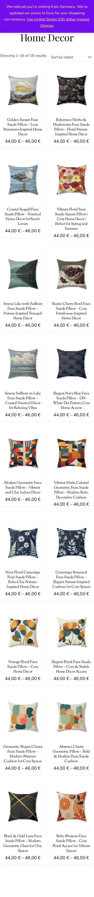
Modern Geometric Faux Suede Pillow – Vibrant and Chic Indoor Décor (22, 488)
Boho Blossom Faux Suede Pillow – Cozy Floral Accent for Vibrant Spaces (71, 843)
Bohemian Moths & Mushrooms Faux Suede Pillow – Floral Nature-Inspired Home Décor (71, 127)
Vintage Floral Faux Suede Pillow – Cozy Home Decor (22, 667)
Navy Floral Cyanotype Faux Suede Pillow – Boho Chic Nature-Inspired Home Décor (22, 579)
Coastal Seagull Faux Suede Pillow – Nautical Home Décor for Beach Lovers (23, 216)
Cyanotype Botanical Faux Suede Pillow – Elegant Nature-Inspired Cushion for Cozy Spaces (71, 579)
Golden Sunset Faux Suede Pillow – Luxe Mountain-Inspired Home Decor (22, 127)
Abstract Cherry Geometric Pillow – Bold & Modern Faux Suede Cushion (71, 754)
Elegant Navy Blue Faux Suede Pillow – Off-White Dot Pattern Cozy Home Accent (71, 400)
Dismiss (47, 25)
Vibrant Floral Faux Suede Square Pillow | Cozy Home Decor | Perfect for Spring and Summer (71, 219)
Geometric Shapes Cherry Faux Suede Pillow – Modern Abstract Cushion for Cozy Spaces (22, 754)
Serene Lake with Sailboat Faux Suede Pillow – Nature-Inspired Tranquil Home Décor (22, 311)
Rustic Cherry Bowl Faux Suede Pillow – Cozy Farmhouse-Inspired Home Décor (71, 311)
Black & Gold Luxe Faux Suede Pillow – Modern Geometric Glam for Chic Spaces (22, 843)
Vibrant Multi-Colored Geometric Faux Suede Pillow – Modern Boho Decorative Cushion (71, 490)
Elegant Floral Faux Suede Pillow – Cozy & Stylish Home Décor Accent (71, 667)
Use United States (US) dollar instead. (58, 19)
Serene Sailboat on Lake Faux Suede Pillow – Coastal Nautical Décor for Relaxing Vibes (23, 400)
